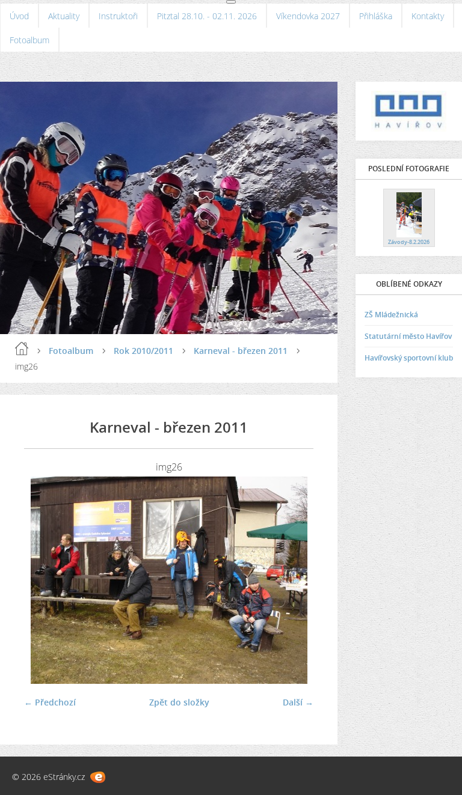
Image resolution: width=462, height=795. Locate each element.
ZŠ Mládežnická (391, 314)
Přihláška (375, 16)
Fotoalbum (29, 40)
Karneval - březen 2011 (241, 350)
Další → (298, 702)
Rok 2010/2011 (143, 350)
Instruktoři (118, 16)
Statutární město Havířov (408, 336)
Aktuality (63, 16)
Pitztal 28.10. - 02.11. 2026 (207, 16)
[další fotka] (293, 580)
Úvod (19, 16)
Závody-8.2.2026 (409, 242)
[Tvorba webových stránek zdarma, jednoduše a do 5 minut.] (97, 777)
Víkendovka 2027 (308, 16)
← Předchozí (50, 702)
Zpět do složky (179, 702)
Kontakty (427, 16)
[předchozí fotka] (43, 580)
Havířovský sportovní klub (409, 358)
